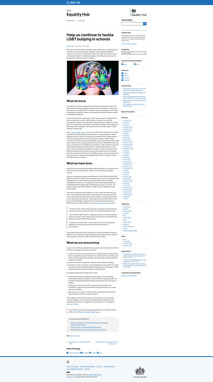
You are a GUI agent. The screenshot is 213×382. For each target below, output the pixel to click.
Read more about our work (129, 43)
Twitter (126, 73)
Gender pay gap (127, 211)
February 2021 (127, 140)
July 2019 (126, 170)
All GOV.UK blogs (72, 366)
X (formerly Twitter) (74, 352)
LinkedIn (93, 352)
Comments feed (127, 243)
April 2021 (126, 135)
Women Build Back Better (130, 230)
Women (125, 228)
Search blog (126, 20)
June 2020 (126, 153)
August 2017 (126, 196)
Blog (69, 10)
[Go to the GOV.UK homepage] (73, 2)
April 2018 (126, 183)
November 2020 (128, 144)
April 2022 (126, 125)
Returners (126, 224)
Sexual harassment (128, 226)
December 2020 (128, 142)
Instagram (126, 78)
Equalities (126, 209)
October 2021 (127, 131)
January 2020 (127, 161)
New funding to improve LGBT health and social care (88, 330)
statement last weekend (100, 203)
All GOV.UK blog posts (87, 366)
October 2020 (127, 146)
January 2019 (127, 179)
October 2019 (127, 166)
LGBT (87, 46)
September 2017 (128, 194)
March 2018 (126, 185)
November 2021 (127, 129)
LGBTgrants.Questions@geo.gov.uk (88, 312)
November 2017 (127, 189)
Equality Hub (78, 14)
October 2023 (127, 120)
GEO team (126, 213)
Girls (124, 215)
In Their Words (127, 217)
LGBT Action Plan (75, 336)
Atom (137, 64)
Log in (125, 239)
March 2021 (126, 137)
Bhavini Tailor (70, 46)
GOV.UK (99, 366)
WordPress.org (127, 245)
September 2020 (128, 148)
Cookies (87, 369)
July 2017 (125, 198)
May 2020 (126, 155)
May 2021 (126, 133)
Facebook (85, 352)
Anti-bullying (126, 207)
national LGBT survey (78, 132)
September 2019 (128, 168)
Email (100, 352)
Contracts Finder (72, 304)
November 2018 (127, 181)
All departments (109, 366)
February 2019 (127, 176)
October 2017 (127, 192)
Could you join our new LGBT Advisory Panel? (86, 327)
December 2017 (127, 187)
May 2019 (126, 174)
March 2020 (126, 159)
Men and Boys (127, 222)
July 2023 (126, 122)
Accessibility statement (75, 369)
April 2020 (126, 157)
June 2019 (126, 172)
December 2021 (127, 127)
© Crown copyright (139, 377)
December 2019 (127, 163)
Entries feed (126, 241)
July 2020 (126, 150)
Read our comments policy (129, 275)
